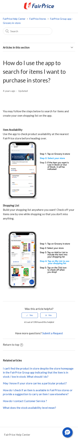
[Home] (39, 8)
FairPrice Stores (37, 18)
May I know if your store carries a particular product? (35, 383)
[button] (67, 432)
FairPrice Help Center (14, 18)
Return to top (11, 344)
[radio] (30, 315)
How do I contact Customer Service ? (25, 401)
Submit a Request (52, 333)
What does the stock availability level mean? (29, 407)
